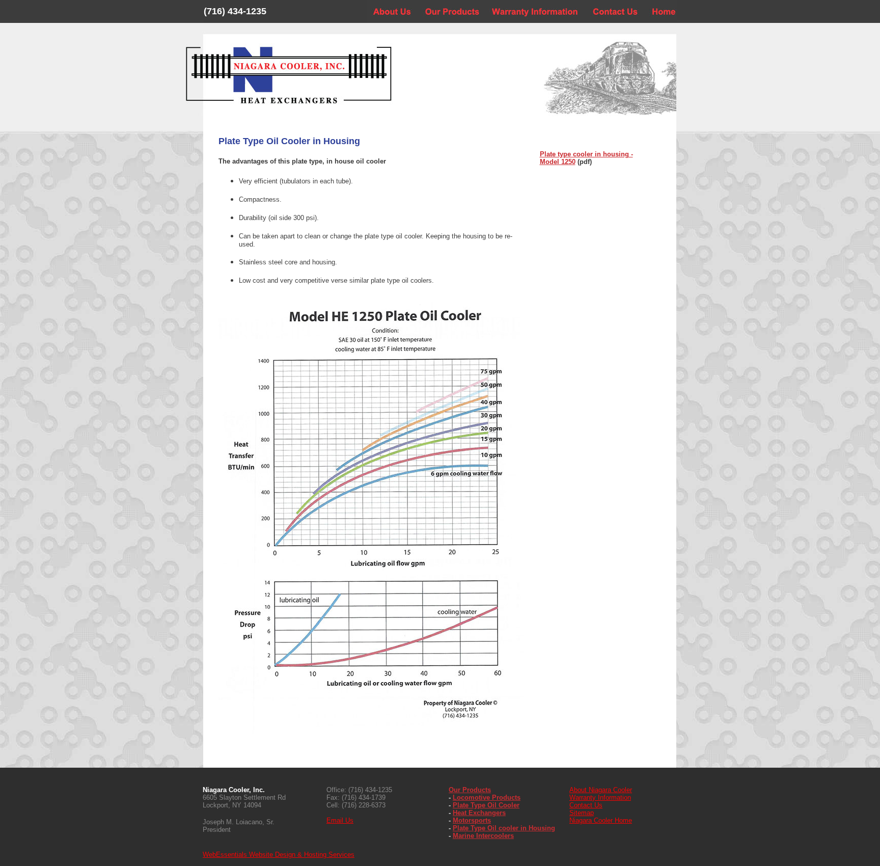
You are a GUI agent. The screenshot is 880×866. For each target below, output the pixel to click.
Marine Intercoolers (483, 836)
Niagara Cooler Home (600, 820)
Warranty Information (600, 797)
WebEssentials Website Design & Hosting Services (278, 854)
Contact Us (585, 805)
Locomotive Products (486, 797)
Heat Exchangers (479, 813)
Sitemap (581, 813)
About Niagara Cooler (600, 790)
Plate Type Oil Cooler (486, 805)
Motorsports (472, 820)
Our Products (470, 790)
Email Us (339, 820)
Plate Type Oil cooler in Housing (504, 828)
